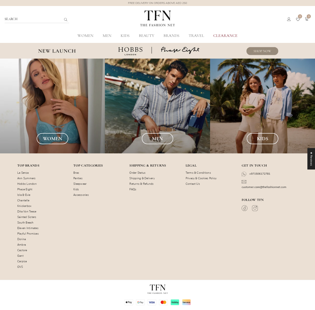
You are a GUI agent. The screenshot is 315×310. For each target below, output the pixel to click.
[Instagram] (255, 208)
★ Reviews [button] (311, 159)
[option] (157, 3)
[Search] (56, 19)
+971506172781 (259, 173)
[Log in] (289, 19)
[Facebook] (245, 208)
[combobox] (33, 19)
